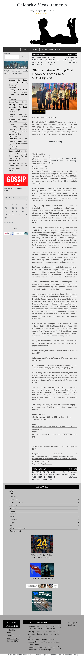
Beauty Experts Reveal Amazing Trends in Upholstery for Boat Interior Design (44, 641)
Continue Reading (55, 142)
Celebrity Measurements (42, 5)
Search (7, 53)
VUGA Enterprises (12, 71)
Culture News (47, 49)
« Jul (15, 228)
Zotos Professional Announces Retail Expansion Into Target (66, 59)
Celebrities (33, 49)
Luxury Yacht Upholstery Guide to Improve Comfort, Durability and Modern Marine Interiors (18, 129)
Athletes (13, 497)
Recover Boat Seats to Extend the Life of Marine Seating (18, 165)
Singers (12, 522)
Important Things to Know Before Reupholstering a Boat (18, 116)
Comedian (13, 505)
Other (12, 517)
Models (12, 511)
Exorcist (33, 579)
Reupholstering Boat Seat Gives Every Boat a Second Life (18, 82)
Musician (13, 514)
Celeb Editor (51, 117)
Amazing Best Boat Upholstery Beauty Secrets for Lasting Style (44, 634)
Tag (11, 525)
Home (24, 49)
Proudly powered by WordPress (18, 655)
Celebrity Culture (16, 502)
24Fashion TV (36, 555)
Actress (12, 494)
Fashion (13, 508)
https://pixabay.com (47, 464)
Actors (58, 49)
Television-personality (18, 528)
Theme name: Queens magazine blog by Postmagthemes (55, 655)
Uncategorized (15, 531)
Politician (13, 519)
